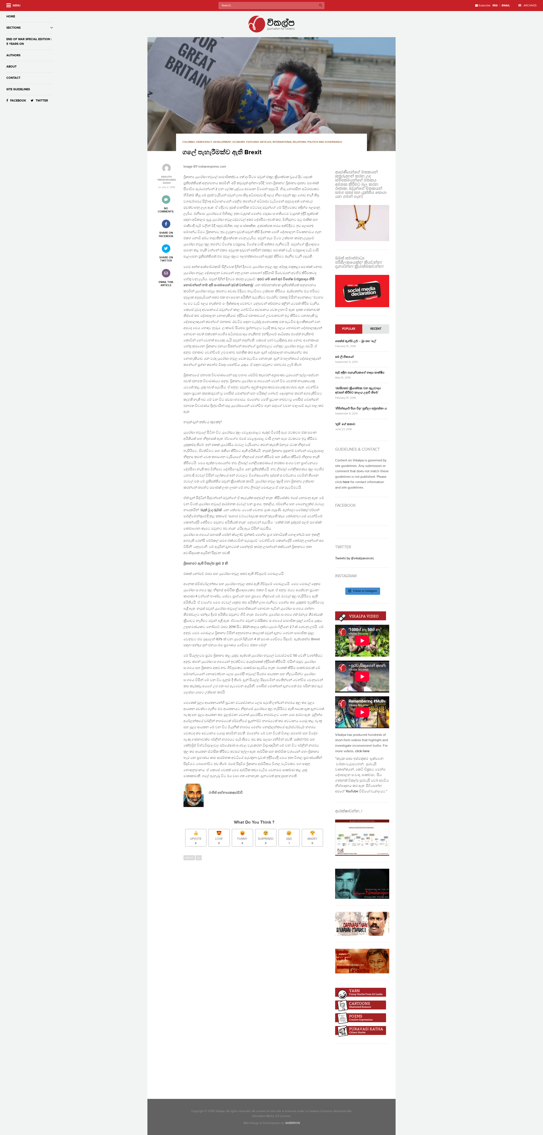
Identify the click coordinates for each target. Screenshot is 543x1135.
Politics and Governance (324, 142)
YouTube (352, 791)
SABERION (292, 1123)
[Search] (320, 5)
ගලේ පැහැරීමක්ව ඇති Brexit (222, 152)
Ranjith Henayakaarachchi (166, 180)
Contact (13, 78)
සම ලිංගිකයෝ (344, 357)
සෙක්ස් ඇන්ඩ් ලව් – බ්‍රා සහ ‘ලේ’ (355, 341)
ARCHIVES (530, 5)
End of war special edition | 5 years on (28, 41)
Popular (348, 329)
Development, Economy (229, 142)
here (346, 482)
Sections (13, 28)
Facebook (18, 100)
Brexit (189, 857)
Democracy (204, 142)
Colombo (188, 142)
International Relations (289, 142)
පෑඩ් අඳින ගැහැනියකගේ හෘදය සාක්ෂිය (359, 372)
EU (198, 857)
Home (10, 16)
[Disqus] (256, 921)
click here (362, 751)
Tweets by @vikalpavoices (354, 558)
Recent (375, 329)
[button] (271, 94)
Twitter (42, 100)
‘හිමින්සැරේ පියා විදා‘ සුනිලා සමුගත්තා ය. (361, 408)
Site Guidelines (18, 89)
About (11, 66)
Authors (13, 55)
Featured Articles (258, 142)
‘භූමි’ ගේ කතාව (345, 424)
